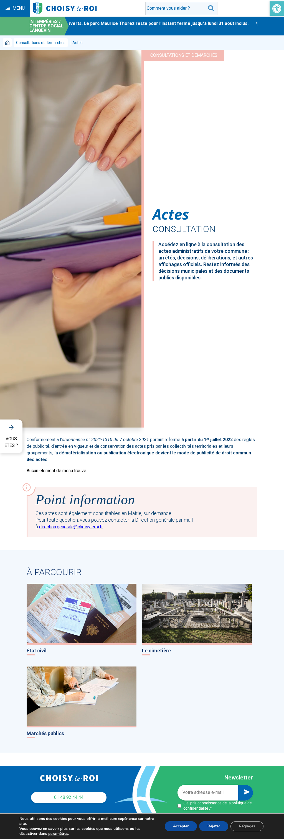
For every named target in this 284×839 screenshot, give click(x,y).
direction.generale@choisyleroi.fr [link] (71, 526)
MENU (18, 8)
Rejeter (213, 826)
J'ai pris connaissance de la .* (217, 806)
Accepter (181, 826)
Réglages (247, 826)
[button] (277, 8)
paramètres (58, 833)
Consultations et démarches (40, 42)
